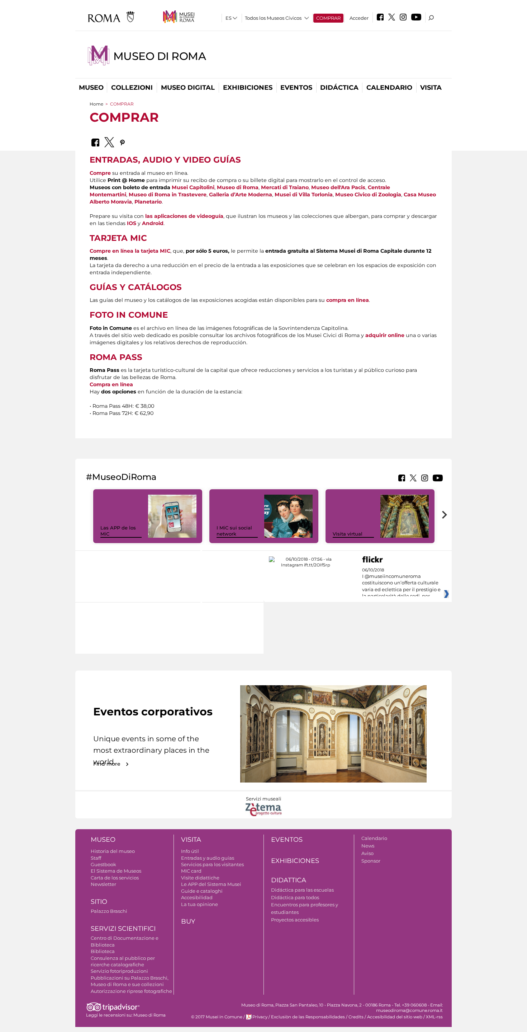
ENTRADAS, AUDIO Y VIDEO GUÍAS (165, 160)
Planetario (148, 202)
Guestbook (103, 864)
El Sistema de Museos (116, 871)
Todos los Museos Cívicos (273, 18)
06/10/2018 (401, 583)
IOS (131, 223)
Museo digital (188, 88)
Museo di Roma (159, 56)
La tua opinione (199, 904)
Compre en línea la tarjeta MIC (130, 251)
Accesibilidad (197, 897)
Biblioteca (103, 951)
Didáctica (339, 88)
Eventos (296, 88)
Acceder (359, 18)
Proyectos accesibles (295, 920)
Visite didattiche (200, 878)
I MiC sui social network (234, 531)
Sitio (99, 901)
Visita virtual (347, 534)
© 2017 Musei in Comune (216, 1016)
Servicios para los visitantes (212, 864)
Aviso (367, 853)
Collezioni (132, 88)
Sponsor (370, 861)
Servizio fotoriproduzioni (119, 971)
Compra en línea (111, 384)
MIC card (191, 871)
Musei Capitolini (193, 187)
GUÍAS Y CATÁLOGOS (136, 287)
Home (96, 104)
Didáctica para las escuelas (302, 890)
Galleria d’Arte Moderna (240, 194)
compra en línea (347, 300)
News (367, 846)
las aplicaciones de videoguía (184, 216)
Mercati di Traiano (285, 187)
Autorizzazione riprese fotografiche (131, 991)
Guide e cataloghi (202, 891)
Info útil (190, 851)
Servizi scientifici (123, 928)
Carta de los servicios (115, 878)
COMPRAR (328, 18)
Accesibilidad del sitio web (394, 1016)
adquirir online (384, 335)
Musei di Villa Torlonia (304, 194)
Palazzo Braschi (109, 911)
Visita (431, 88)
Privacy (259, 1016)
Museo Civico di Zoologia (368, 194)
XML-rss (434, 1016)
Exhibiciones (247, 88)
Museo (91, 88)
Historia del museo (113, 851)
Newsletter (103, 884)
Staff (96, 858)
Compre (100, 173)
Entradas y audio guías (207, 858)
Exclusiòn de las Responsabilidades (308, 1016)
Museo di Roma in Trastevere (167, 194)
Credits (356, 1016)
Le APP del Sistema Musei (211, 884)
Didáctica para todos (295, 897)
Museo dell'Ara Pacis (338, 187)
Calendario (389, 88)
